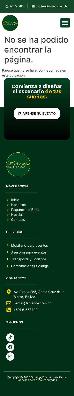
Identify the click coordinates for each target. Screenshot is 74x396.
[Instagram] (10, 356)
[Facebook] (10, 347)
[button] (65, 23)
